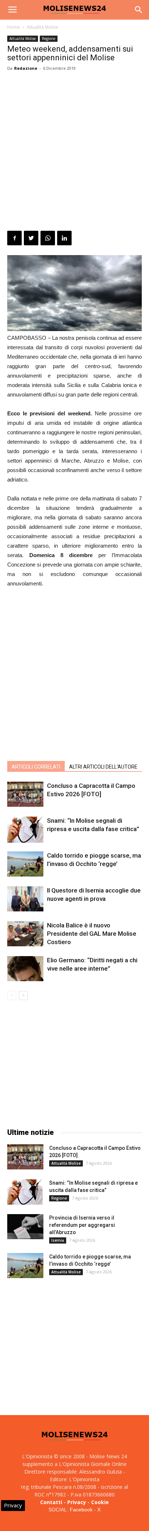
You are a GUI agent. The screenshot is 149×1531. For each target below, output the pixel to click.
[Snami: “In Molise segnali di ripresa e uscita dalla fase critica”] (25, 830)
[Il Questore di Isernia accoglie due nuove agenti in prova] (25, 898)
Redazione (25, 68)
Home (13, 27)
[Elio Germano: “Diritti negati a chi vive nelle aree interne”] (25, 968)
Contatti (51, 1502)
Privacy (76, 1502)
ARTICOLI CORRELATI (36, 767)
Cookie (100, 1502)
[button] (139, 10)
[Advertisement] (74, 152)
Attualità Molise (42, 27)
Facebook (81, 1509)
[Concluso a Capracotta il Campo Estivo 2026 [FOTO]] (25, 794)
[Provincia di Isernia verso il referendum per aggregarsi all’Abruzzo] (25, 1226)
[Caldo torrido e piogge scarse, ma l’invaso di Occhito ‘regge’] (25, 864)
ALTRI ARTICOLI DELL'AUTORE (103, 767)
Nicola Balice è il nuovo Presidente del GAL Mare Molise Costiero (91, 934)
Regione (48, 38)
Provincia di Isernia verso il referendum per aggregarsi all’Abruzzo (82, 1225)
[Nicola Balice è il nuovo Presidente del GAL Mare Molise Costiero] (25, 933)
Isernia (57, 1240)
